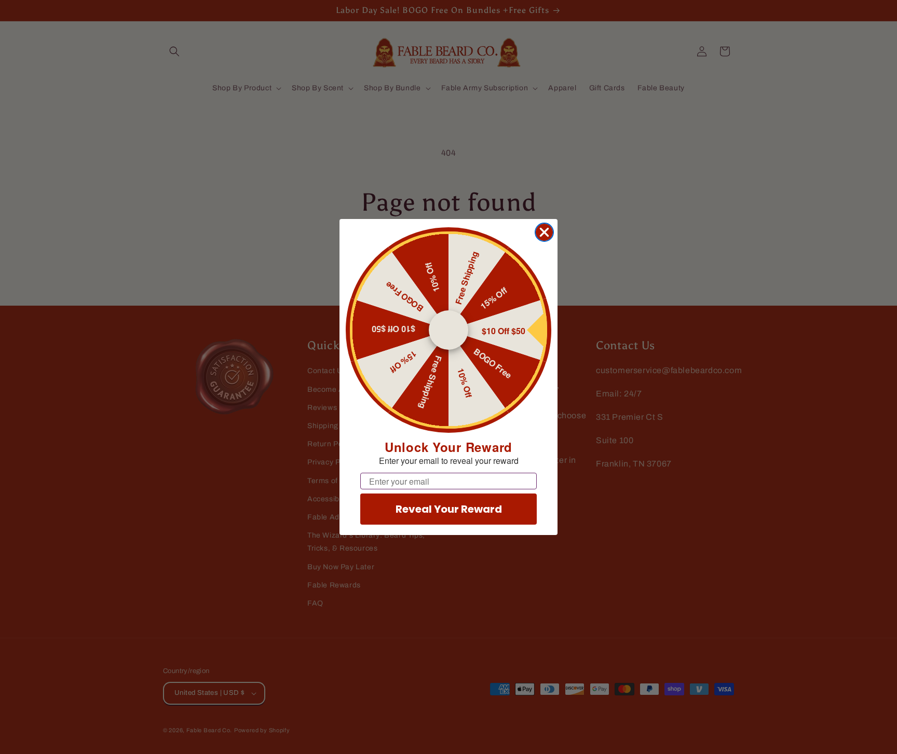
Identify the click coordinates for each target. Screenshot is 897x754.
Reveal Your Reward (449, 509)
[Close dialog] (544, 232)
